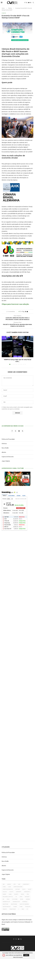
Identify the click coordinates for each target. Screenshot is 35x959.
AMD (4, 884)
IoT (16, 896)
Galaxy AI (5, 891)
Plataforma (15, 899)
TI (18, 909)
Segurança (24, 901)
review (21, 899)
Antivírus (4, 443)
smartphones (14, 904)
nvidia (8, 899)
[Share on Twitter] (23, 311)
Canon (4, 886)
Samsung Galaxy (6, 901)
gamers (4, 894)
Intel (28, 894)
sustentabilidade (7, 906)
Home (3, 8)
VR (27, 909)
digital (23, 889)
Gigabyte (16, 894)
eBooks (4, 452)
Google (22, 894)
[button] (3, 350)
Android (9, 884)
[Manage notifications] (3, 955)
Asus (19, 884)
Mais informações (18, 957)
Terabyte (5, 909)
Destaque (17, 889)
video (23, 909)
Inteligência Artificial (8, 896)
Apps (14, 884)
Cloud (9, 886)
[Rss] (30, 2)
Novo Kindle (5, 448)
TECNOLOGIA (27, 906)
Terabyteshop (12, 909)
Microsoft (27, 896)
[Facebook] (13, 939)
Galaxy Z (11, 891)
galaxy (29, 889)
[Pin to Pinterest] (25, 311)
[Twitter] (26, 2)
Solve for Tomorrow (24, 904)
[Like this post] (20, 311)
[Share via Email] (27, 311)
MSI (3, 899)
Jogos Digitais (6, 461)
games (10, 894)
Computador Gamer (17, 886)
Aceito (26, 955)
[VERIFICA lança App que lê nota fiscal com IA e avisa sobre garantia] (17, 346)
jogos (20, 896)
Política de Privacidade (8, 439)
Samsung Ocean (16, 901)
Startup (10, 8)
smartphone (5, 904)
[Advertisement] (17, 610)
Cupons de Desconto (8, 456)
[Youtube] (28, 2)
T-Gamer (15, 906)
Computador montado (8, 889)
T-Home (21, 906)
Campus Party (26, 884)
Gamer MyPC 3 (27, 891)
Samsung (28, 899)
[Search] (33, 2)
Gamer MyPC (18, 891)
